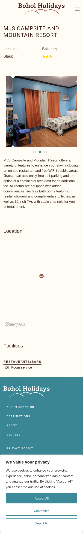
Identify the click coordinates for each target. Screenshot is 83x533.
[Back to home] (41, 9)
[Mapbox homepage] (15, 324)
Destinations (18, 416)
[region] (41, 494)
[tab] (29, 152)
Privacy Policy (19, 448)
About (11, 425)
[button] (77, 9)
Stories (13, 434)
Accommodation (20, 407)
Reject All (41, 523)
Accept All (42, 498)
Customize (41, 511)
